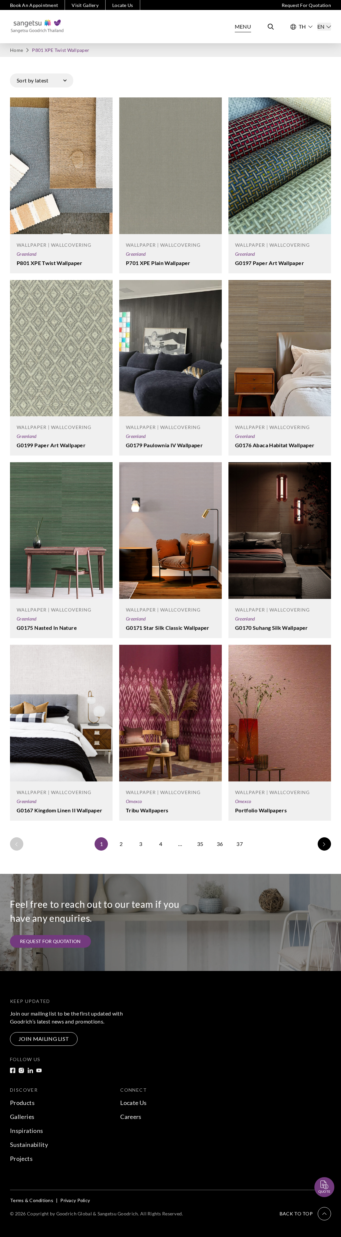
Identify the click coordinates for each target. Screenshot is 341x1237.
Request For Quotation (306, 5)
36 (220, 844)
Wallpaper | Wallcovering (54, 245)
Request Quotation (318, 1171)
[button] (305, 1213)
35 (200, 844)
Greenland (27, 254)
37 (239, 844)
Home (16, 50)
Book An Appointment (34, 5)
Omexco (134, 801)
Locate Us (122, 5)
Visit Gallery (85, 5)
